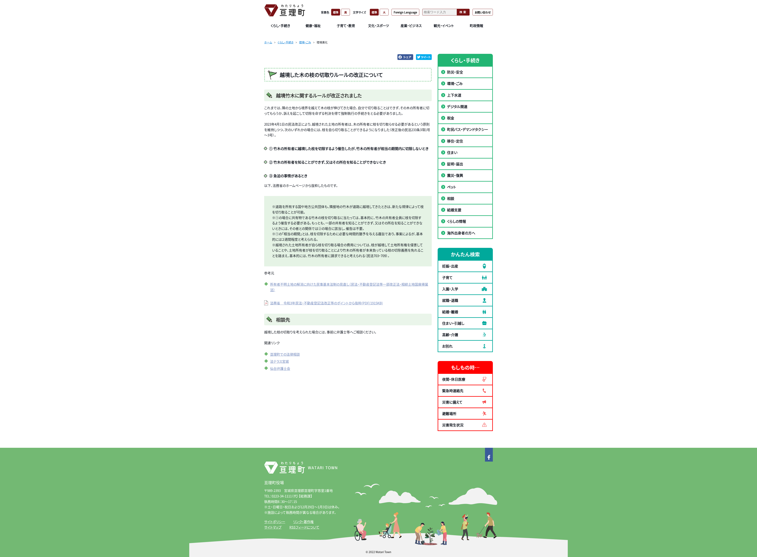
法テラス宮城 (279, 361)
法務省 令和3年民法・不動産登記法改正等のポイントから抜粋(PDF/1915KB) (326, 302)
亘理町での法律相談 (285, 354)
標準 (335, 12)
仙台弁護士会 (280, 368)
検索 (463, 12)
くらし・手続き (286, 42)
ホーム (268, 42)
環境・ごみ (305, 42)
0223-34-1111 (282, 496)
